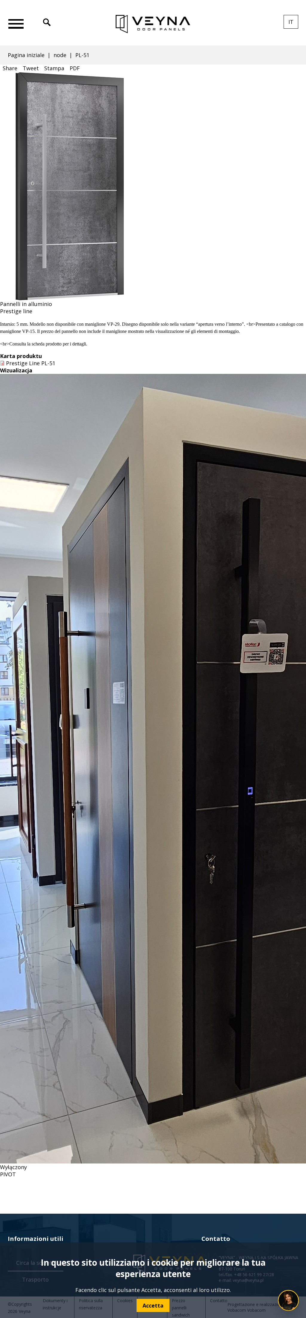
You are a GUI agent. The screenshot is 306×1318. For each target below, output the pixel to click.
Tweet (31, 68)
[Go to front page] (153, 24)
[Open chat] (288, 1300)
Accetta (153, 1305)
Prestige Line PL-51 (30, 363)
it (293, 23)
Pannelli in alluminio (26, 304)
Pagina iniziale (26, 55)
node (59, 55)
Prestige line (16, 311)
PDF (75, 68)
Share (10, 68)
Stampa (54, 68)
